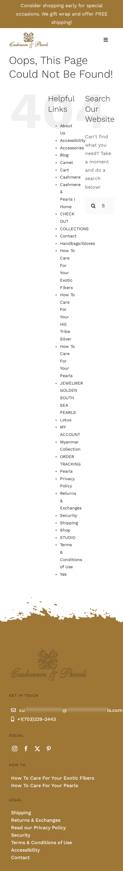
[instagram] (14, 748)
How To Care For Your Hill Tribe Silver (67, 316)
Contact (68, 236)
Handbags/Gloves (77, 243)
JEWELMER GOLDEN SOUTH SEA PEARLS (71, 398)
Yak (63, 574)
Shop (65, 530)
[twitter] (37, 748)
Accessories (72, 147)
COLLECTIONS (74, 228)
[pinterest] (48, 748)
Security (68, 515)
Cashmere (70, 177)
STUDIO (67, 537)
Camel (66, 162)
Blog (64, 155)
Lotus (65, 419)
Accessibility (72, 140)
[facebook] (26, 748)
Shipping (69, 522)
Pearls (66, 471)
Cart (64, 170)
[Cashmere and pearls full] (28, 33)
